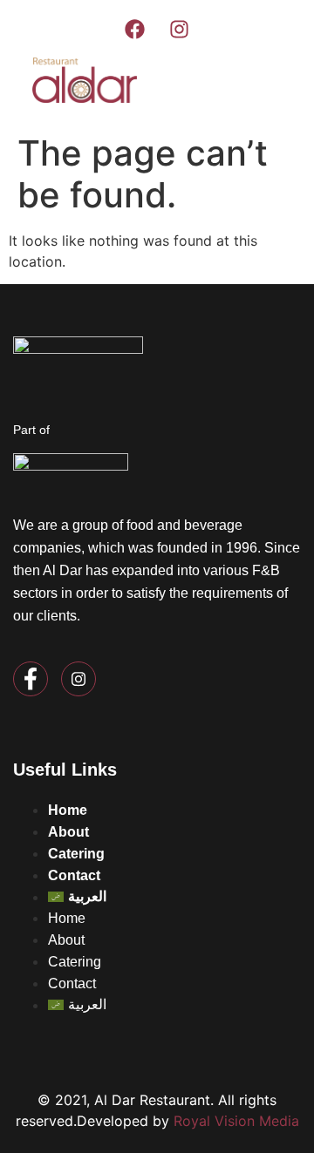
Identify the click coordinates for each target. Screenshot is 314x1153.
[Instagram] (180, 29)
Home (67, 810)
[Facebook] (135, 29)
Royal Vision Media (236, 1120)
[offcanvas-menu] (265, 82)
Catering (76, 853)
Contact (74, 875)
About (68, 831)
